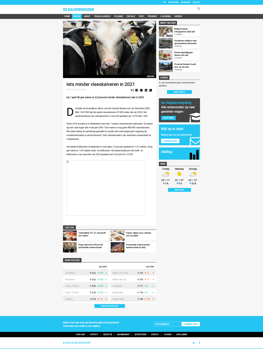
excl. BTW (103, 267)
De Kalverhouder (82, 10)
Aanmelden (170, 141)
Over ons (80, 334)
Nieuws (77, 16)
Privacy (155, 334)
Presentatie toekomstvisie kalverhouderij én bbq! (138, 246)
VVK (164, 2)
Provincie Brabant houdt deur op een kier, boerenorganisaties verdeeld (185, 65)
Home (67, 16)
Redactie (107, 334)
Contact (196, 2)
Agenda (178, 16)
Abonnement (123, 334)
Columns (118, 16)
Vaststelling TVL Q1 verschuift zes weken (92, 234)
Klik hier (168, 118)
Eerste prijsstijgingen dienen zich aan (183, 53)
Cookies (168, 334)
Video (141, 16)
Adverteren (173, 2)
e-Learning (165, 16)
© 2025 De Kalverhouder (76, 342)
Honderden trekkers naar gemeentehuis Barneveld (185, 42)
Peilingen (152, 16)
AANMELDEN (190, 324)
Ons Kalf (131, 16)
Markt (87, 16)
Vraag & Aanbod (102, 16)
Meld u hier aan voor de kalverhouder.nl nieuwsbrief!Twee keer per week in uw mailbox (91, 324)
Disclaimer (181, 334)
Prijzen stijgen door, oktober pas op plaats (138, 234)
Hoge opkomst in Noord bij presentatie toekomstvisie (90, 246)
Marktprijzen (72, 260)
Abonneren (185, 2)
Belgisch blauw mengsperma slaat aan (184, 30)
